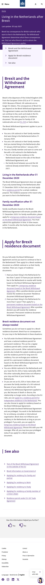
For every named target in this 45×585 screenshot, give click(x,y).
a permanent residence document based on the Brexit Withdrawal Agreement (24, 304)
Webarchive (5, 566)
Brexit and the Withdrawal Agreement (19, 49)
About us (25, 552)
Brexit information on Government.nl (21, 471)
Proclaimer (5, 552)
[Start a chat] (40, 580)
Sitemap (4, 559)
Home (4, 11)
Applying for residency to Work (19, 482)
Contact (24, 548)
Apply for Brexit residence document (19, 56)
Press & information (28, 556)
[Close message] (40, 572)
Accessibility (5, 563)
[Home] (22, 3)
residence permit (13, 190)
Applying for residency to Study (19, 487)
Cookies (4, 548)
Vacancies (25, 559)
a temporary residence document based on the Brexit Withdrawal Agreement (23, 288)
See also (11, 63)
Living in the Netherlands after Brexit (22, 19)
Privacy (4, 556)
